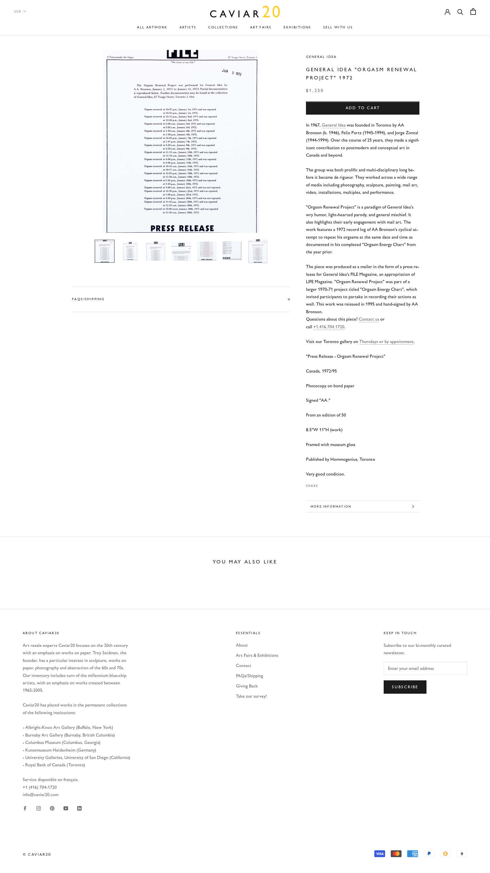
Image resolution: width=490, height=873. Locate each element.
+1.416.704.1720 (328, 326)
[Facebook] (324, 484)
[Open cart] (473, 11)
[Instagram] (38, 808)
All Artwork (152, 27)
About (242, 645)
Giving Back (247, 686)
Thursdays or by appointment (386, 341)
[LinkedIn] (79, 808)
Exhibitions (297, 27)
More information (331, 506)
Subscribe (405, 687)
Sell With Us (338, 27)
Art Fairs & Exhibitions (257, 655)
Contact (243, 665)
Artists (188, 27)
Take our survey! (251, 696)
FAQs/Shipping (88, 299)
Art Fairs (261, 27)
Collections (223, 27)
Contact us (369, 319)
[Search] (460, 11)
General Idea (321, 56)
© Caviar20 (37, 854)
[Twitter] (331, 484)
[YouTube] (66, 808)
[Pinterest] (338, 484)
